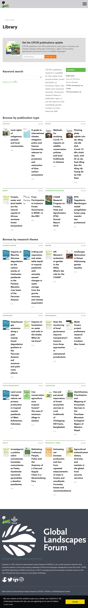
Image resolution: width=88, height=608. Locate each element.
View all (40, 124)
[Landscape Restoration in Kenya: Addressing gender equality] (69, 255)
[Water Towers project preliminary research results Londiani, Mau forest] (69, 325)
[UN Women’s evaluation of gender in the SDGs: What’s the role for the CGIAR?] (48, 255)
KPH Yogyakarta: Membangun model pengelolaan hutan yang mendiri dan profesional (80, 209)
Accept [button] (75, 602)
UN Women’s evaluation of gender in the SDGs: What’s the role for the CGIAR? (58, 264)
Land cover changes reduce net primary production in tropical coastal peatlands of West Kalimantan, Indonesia (17, 407)
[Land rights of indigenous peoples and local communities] (6, 132)
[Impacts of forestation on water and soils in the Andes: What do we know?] (26, 325)
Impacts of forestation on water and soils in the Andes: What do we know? (37, 331)
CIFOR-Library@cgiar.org (74, 85)
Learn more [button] (8, 604)
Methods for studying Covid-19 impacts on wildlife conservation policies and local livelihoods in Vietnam (59, 145)
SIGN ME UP (50, 57)
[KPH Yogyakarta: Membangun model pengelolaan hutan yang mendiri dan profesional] (69, 200)
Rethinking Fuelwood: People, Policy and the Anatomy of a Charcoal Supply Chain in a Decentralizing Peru (38, 465)
